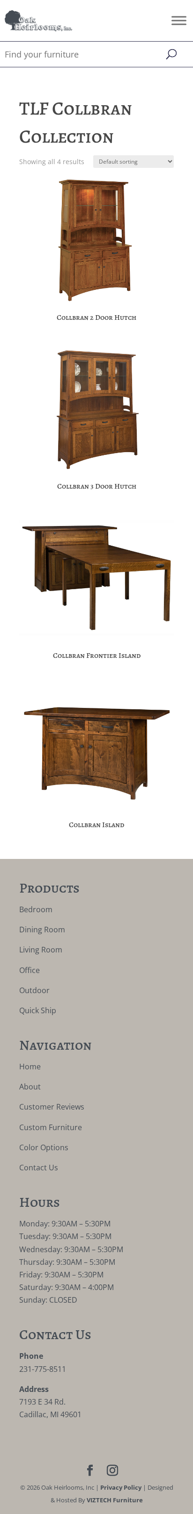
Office (29, 970)
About (30, 1086)
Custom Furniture (50, 1127)
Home (30, 1066)
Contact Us (38, 1167)
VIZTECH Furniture (115, 1500)
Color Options (43, 1147)
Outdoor (34, 990)
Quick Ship (37, 1010)
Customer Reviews (51, 1107)
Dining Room (42, 929)
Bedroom (35, 909)
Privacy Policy (120, 1487)
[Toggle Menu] (178, 20)
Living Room (40, 949)
